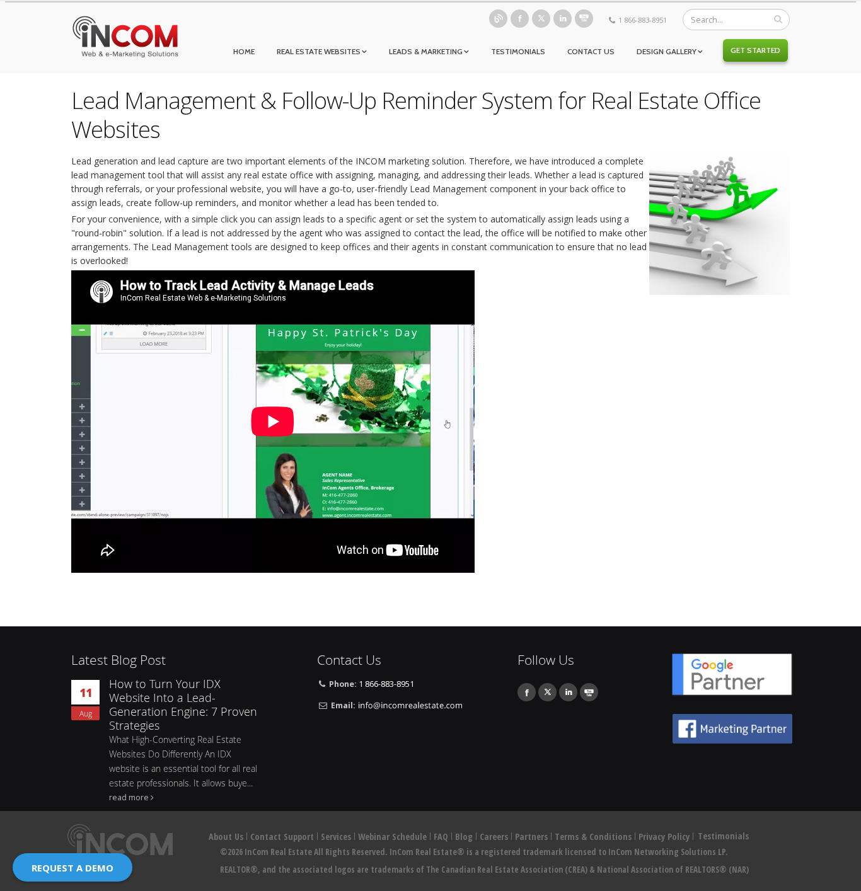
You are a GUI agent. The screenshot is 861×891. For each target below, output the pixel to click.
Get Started (755, 50)
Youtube (584, 18)
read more (129, 797)
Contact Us (591, 51)
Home (244, 51)
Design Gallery (666, 51)
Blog (498, 18)
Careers (494, 836)
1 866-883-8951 (642, 20)
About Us (226, 836)
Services (336, 836)
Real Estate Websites (319, 51)
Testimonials (518, 51)
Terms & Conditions (593, 836)
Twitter (541, 18)
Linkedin (562, 18)
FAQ (441, 836)
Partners (531, 836)
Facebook (520, 18)
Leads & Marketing (426, 51)
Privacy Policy (664, 836)
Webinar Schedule (392, 836)
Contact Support (282, 836)
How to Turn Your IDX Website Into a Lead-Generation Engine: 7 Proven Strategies (183, 705)
